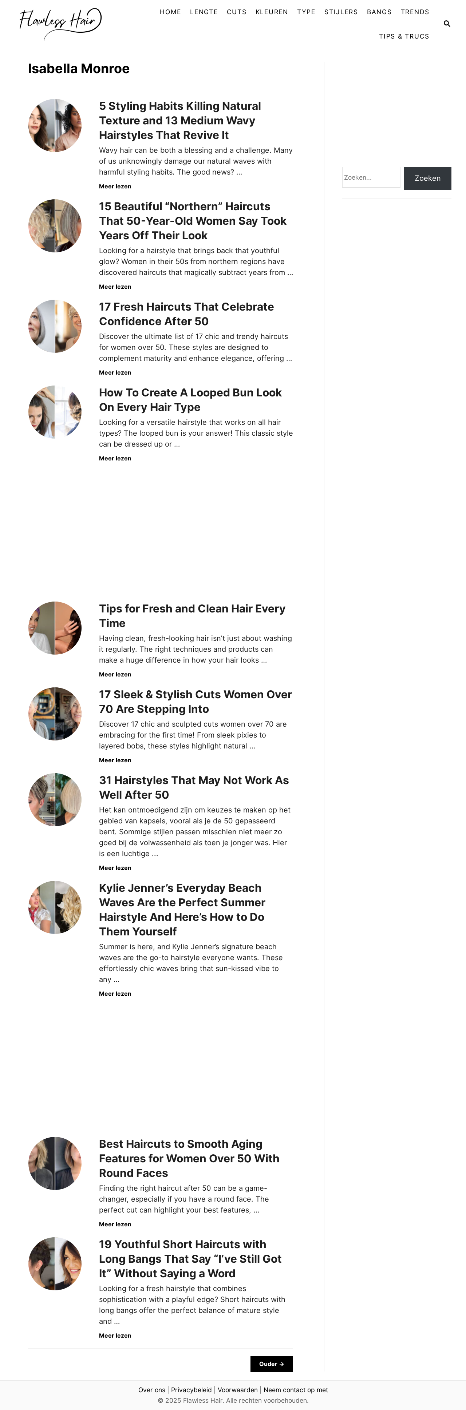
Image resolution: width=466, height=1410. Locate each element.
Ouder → (271, 1363)
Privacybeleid (191, 1390)
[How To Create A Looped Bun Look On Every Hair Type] (55, 412)
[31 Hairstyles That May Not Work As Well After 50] (55, 799)
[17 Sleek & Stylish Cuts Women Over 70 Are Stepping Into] (55, 713)
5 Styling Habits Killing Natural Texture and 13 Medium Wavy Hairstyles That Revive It (180, 120)
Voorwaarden (238, 1390)
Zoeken (428, 178)
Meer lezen (115, 186)
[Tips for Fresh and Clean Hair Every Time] (55, 628)
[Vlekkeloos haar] (66, 24)
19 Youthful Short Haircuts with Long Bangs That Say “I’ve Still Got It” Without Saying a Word (190, 1259)
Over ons (151, 1390)
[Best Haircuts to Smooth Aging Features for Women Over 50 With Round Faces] (55, 1163)
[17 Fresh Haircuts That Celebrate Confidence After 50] (55, 326)
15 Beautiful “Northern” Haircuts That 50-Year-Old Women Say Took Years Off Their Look (193, 221)
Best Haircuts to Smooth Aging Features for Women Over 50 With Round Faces (189, 1158)
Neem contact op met (296, 1390)
